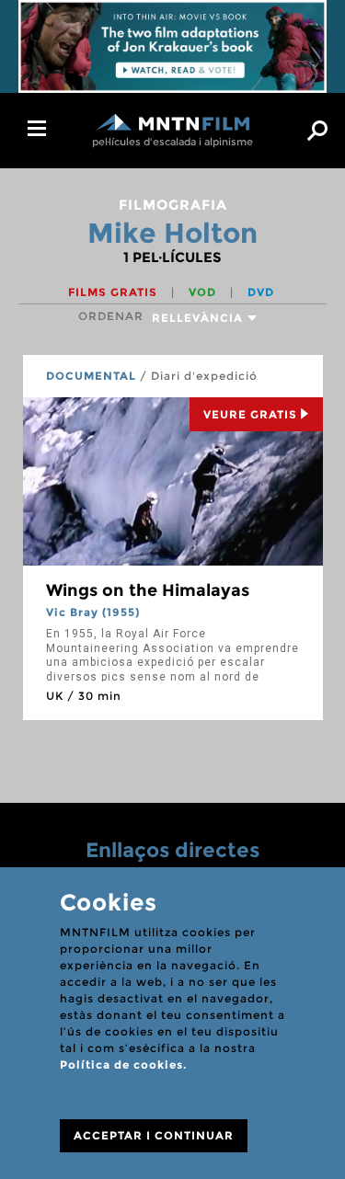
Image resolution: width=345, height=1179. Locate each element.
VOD (204, 292)
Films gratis (114, 292)
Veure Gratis (250, 414)
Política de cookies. (123, 1064)
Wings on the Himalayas (147, 590)
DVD (260, 292)
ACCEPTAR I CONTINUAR (154, 1135)
